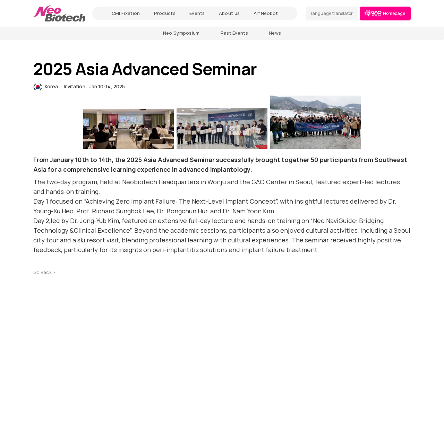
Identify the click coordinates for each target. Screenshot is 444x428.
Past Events (234, 33)
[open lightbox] (128, 129)
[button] (332, 13)
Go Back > (44, 272)
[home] (59, 13)
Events (197, 13)
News (275, 33)
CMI (126, 13)
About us (229, 13)
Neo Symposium (181, 33)
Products (165, 13)
